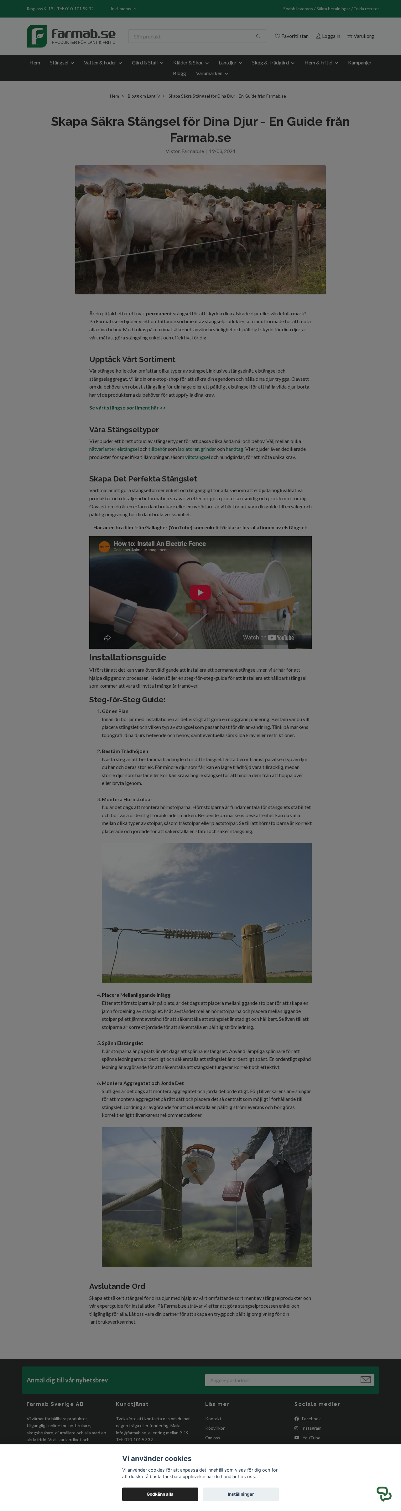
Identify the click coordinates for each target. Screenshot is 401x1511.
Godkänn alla (160, 1494)
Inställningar (241, 1494)
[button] (384, 1494)
